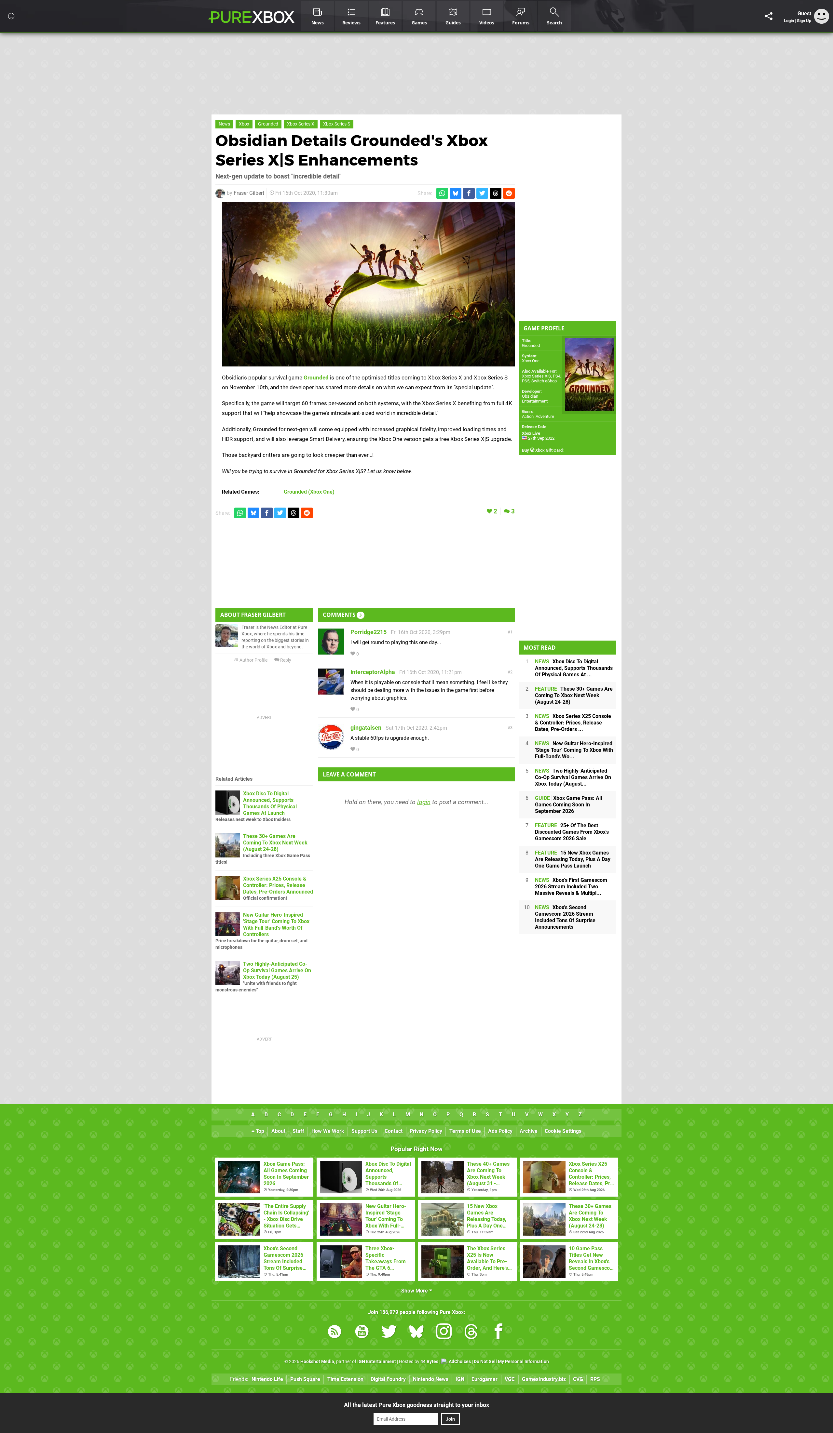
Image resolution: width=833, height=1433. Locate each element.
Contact (394, 1131)
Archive (529, 1131)
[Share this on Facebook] (469, 193)
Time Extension (345, 1379)
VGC (510, 1379)
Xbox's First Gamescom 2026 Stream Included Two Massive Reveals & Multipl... (571, 886)
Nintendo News (430, 1379)
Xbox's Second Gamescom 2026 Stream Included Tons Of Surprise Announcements (565, 917)
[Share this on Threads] (495, 193)
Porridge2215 (368, 632)
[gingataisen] (331, 747)
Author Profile (253, 660)
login (423, 802)
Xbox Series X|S (536, 376)
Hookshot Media (317, 1361)
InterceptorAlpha (372, 672)
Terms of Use (465, 1131)
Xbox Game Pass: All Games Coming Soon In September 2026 (568, 804)
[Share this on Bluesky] (455, 193)
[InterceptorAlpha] (331, 691)
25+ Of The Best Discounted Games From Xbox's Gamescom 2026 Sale (572, 832)
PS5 (525, 380)
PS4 (556, 376)
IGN (460, 1379)
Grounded (268, 124)
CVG (578, 1379)
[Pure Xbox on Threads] (471, 1332)
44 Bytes (429, 1361)
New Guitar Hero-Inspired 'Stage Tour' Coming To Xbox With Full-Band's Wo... (574, 750)
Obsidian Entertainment (535, 399)
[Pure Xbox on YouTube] (362, 1332)
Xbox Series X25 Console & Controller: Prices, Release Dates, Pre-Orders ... (573, 722)
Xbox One (530, 360)
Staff (298, 1131)
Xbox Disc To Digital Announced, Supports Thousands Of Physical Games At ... (574, 668)
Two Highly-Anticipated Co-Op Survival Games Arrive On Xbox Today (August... (573, 777)
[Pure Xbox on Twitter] (389, 1332)
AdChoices (459, 1361)
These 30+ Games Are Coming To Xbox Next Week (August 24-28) (275, 842)
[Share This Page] (768, 16)
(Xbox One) (309, 492)
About (278, 1131)
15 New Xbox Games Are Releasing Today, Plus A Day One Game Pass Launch (572, 859)
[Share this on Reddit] (509, 193)
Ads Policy (500, 1131)
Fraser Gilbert (249, 193)
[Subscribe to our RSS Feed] (334, 1332)
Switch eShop (544, 380)
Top (259, 1131)
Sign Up (804, 20)
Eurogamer (484, 1379)
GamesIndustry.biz (544, 1379)
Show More (415, 1291)
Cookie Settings (563, 1131)
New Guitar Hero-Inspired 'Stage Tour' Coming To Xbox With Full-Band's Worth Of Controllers (276, 924)
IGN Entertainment (376, 1361)
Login (789, 20)
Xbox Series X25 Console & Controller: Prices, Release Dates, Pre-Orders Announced (278, 885)
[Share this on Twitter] (482, 193)
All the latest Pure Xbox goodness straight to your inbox (416, 1404)
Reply (285, 660)
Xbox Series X (300, 124)
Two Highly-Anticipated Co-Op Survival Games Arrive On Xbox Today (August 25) (277, 970)
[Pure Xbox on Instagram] (444, 1332)
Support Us (364, 1131)
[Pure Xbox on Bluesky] (416, 1332)
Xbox (244, 124)
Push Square (305, 1379)
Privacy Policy (426, 1131)
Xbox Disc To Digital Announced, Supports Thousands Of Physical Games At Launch (270, 803)
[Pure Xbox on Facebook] (498, 1332)
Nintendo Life (267, 1379)
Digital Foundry (388, 1379)
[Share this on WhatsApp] (442, 193)
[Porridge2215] (331, 651)
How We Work (327, 1131)
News (224, 124)
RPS (595, 1379)
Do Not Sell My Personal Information (511, 1361)
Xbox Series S (336, 124)
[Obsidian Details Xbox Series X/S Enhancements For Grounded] (368, 284)
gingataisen (365, 727)
